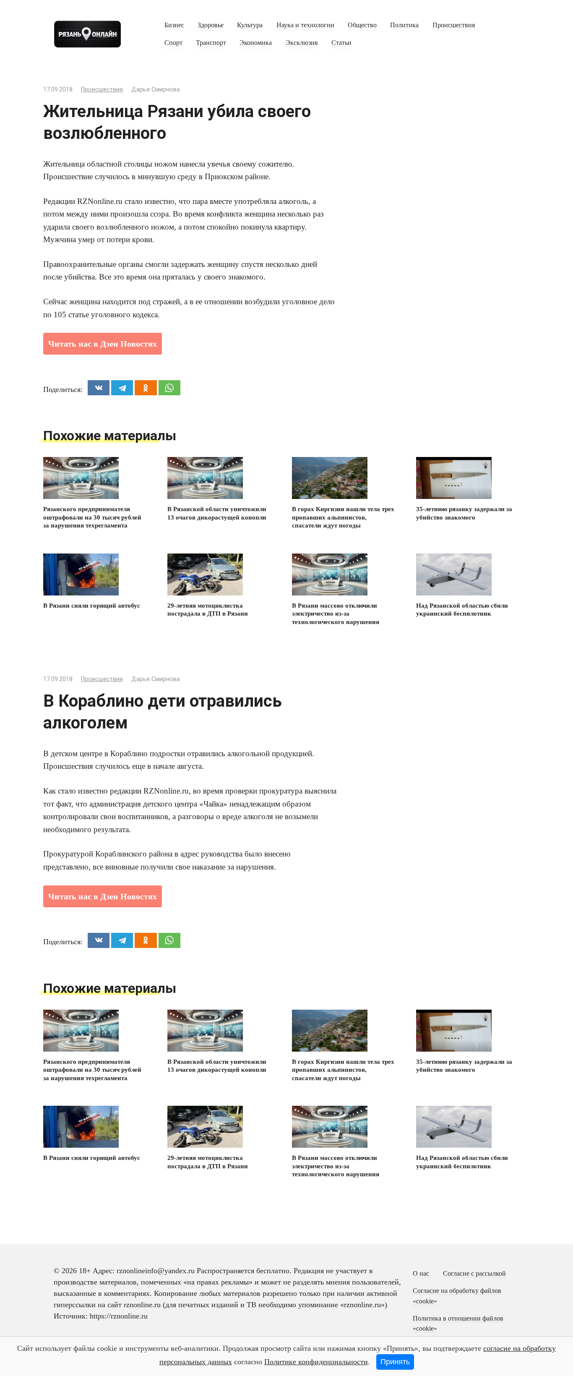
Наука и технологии (305, 25)
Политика (404, 25)
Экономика (256, 43)
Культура (250, 25)
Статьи (341, 43)
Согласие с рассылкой (474, 1273)
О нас (421, 1273)
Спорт (173, 43)
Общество (362, 25)
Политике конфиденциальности (316, 1362)
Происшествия (453, 25)
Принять (395, 1362)
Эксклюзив (302, 43)
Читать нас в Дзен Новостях (102, 343)
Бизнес (174, 25)
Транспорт (211, 43)
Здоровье (211, 25)
